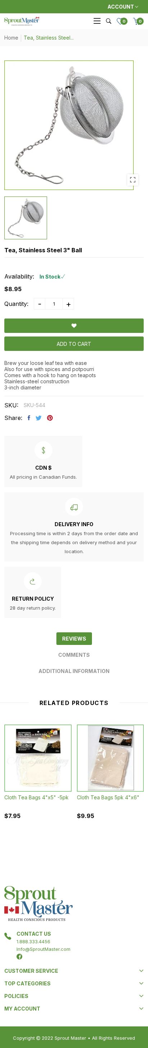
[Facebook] (19, 956)
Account (121, 7)
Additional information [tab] (74, 671)
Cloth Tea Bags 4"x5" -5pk (36, 797)
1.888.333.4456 (33, 941)
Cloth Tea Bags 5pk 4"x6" (108, 797)
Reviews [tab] (74, 639)
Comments (74, 655)
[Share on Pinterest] (50, 418)
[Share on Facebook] (29, 418)
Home (11, 38)
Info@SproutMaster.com (43, 949)
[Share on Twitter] (39, 418)
